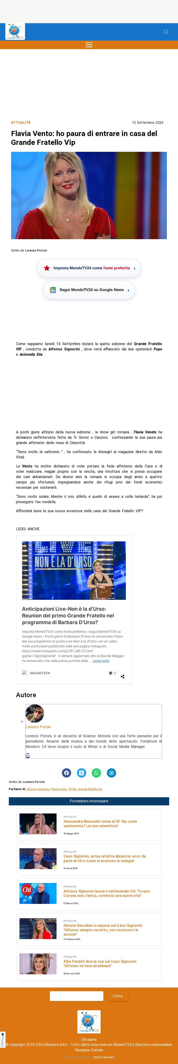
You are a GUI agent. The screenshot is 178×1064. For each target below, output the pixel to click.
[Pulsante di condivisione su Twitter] (81, 773)
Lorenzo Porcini (38, 727)
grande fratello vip (90, 789)
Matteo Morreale (104, 1057)
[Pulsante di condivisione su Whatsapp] (96, 773)
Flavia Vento (59, 789)
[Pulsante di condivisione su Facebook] (66, 773)
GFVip (72, 789)
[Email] (27, 755)
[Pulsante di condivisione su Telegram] (111, 773)
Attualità (21, 123)
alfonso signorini (38, 789)
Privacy (2, 1041)
